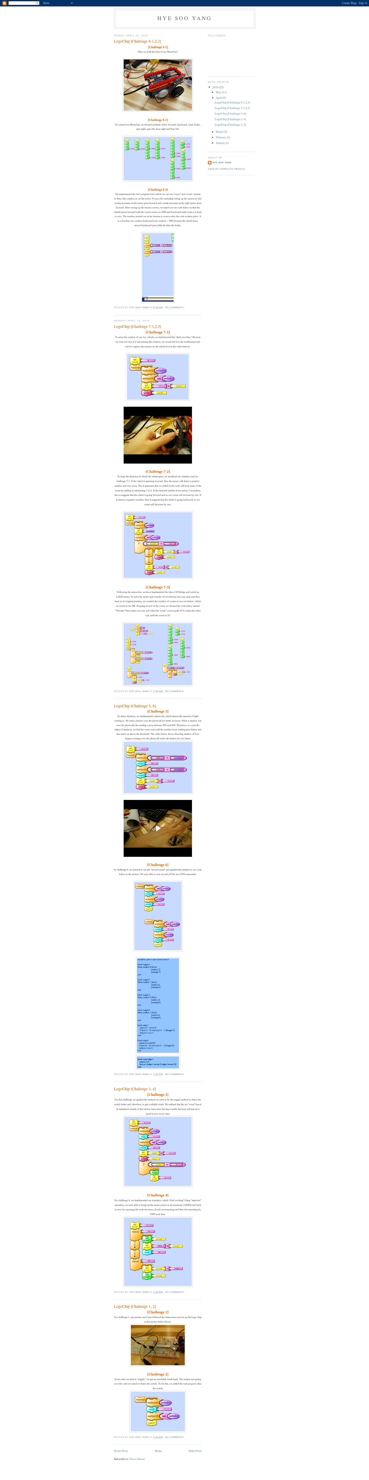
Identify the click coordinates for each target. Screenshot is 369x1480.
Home (158, 1451)
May (219, 92)
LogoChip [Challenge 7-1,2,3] (137, 326)
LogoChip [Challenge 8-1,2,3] (137, 41)
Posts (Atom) (137, 1459)
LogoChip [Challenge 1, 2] (135, 1306)
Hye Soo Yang (184, 18)
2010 (215, 87)
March (220, 132)
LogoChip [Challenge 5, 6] (135, 705)
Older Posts (195, 1451)
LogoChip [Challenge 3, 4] (135, 1088)
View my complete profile (226, 169)
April (219, 98)
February (221, 137)
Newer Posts (121, 1451)
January (221, 143)
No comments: (175, 307)
